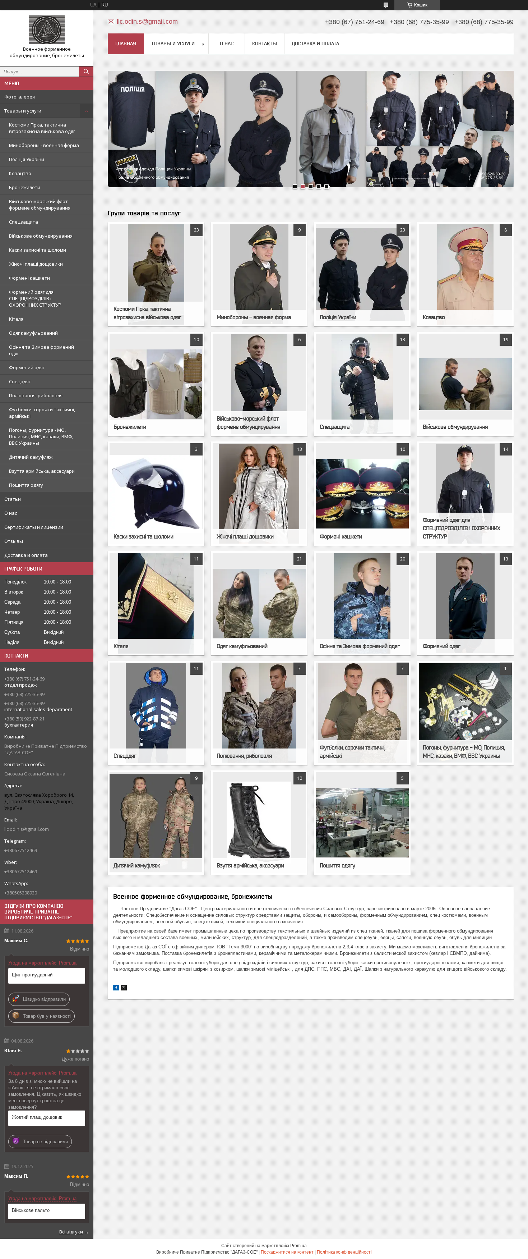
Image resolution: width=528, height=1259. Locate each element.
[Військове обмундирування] (465, 384)
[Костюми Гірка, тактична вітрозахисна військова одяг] (156, 274)
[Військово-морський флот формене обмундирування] (259, 384)
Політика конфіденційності (344, 1252)
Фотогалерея (19, 96)
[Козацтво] (465, 274)
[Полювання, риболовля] (259, 713)
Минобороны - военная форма (44, 145)
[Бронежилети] (156, 384)
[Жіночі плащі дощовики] (259, 493)
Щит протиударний (32, 975)
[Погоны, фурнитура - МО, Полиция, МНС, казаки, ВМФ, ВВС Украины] (465, 713)
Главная (125, 43)
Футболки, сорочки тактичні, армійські (42, 412)
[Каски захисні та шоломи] (156, 493)
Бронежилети (24, 187)
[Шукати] (86, 71)
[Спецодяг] (156, 713)
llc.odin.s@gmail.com (26, 829)
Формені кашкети (29, 278)
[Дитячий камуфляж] (156, 822)
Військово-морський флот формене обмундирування (39, 204)
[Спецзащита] (362, 384)
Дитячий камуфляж (30, 457)
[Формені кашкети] (362, 493)
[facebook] (116, 989)
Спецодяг (20, 381)
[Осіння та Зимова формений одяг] (362, 603)
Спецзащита (23, 222)
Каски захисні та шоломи (37, 250)
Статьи (12, 499)
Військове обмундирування (41, 236)
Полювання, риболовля (35, 395)
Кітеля (16, 319)
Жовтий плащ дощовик (37, 1117)
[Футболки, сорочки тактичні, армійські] (362, 713)
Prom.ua (298, 1245)
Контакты (264, 43)
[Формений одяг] (465, 603)
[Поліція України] (362, 274)
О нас (10, 513)
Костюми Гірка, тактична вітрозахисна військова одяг (42, 128)
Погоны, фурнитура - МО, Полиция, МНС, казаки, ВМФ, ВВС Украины (41, 436)
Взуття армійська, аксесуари (42, 471)
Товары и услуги (22, 110)
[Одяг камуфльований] (259, 603)
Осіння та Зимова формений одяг (41, 350)
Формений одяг (27, 367)
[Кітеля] (156, 603)
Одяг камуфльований (33, 333)
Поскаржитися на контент (287, 1252)
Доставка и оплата (26, 555)
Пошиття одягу (26, 485)
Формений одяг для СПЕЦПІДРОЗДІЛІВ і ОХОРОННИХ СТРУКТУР (35, 298)
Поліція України (26, 159)
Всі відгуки (71, 1231)
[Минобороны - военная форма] (259, 274)
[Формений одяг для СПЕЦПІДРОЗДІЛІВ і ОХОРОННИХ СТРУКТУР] (465, 493)
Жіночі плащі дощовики (36, 264)
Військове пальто (31, 1210)
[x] (124, 989)
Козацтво (20, 173)
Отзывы (13, 541)
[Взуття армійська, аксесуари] (259, 822)
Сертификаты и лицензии (33, 527)
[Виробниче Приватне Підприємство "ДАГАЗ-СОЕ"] (46, 29)
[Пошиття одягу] (362, 822)
